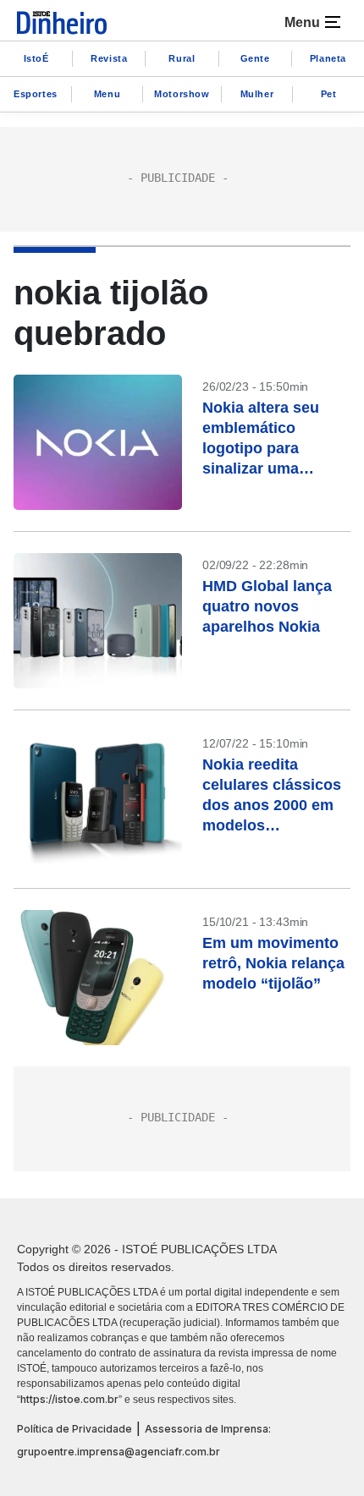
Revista (109, 58)
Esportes (36, 94)
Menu (107, 94)
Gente (255, 58)
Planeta (328, 58)
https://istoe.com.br (69, 1399)
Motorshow (181, 94)
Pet (329, 94)
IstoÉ (36, 58)
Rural (181, 58)
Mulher (257, 94)
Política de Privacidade (74, 1428)
